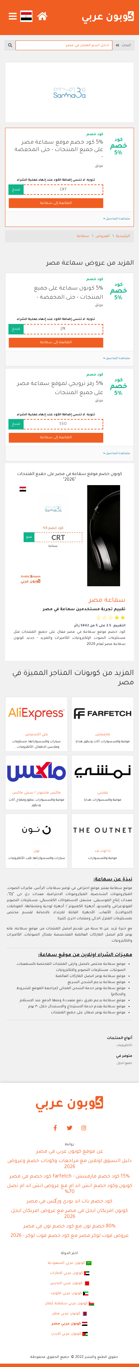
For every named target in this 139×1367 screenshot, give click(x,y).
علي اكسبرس (36, 735)
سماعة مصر (107, 600)
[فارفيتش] (102, 714)
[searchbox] (64, 45)
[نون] (36, 830)
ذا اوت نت (103, 851)
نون (36, 851)
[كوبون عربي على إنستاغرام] (84, 1128)
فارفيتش (102, 735)
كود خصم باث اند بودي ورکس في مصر (69, 1202)
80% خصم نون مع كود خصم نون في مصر (69, 1226)
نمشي (102, 793)
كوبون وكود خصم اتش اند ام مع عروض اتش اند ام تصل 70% (69, 1189)
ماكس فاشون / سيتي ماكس (36, 793)
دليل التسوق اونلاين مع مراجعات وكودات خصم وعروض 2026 (69, 1164)
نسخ (16, 190)
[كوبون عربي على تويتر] (69, 1128)
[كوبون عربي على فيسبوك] (55, 1128)
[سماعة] (69, 93)
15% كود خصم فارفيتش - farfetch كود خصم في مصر (69, 1177)
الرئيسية (123, 236)
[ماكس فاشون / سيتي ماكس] (36, 772)
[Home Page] (69, 1104)
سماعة (83, 236)
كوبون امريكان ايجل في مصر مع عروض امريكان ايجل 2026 (69, 1214)
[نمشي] (102, 772)
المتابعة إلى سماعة (56, 203)
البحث (125, 45)
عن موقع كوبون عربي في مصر (69, 1152)
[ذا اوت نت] (102, 830)
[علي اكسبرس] (36, 714)
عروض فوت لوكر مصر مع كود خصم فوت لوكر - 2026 (69, 1236)
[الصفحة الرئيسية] (108, 18)
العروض (103, 236)
